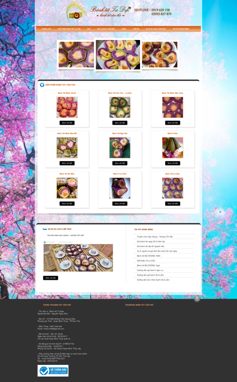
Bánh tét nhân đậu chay (172, 93)
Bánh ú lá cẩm (119, 174)
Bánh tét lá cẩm (172, 174)
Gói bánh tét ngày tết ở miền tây (151, 241)
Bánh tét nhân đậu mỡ (67, 133)
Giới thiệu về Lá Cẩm (146, 260)
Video (124, 29)
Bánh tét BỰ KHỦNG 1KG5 (148, 255)
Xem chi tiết (67, 122)
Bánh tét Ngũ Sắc (119, 133)
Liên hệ (136, 29)
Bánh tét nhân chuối (67, 93)
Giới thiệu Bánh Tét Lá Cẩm (69, 29)
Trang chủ (46, 29)
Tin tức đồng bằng (181, 29)
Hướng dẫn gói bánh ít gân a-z (150, 270)
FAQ (88, 29)
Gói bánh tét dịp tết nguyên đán (150, 246)
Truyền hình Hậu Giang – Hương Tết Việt (65, 235)
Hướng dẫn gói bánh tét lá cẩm (150, 275)
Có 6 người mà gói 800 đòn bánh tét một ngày (157, 251)
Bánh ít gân (173, 133)
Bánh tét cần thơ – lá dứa (120, 93)
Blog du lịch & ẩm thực (156, 29)
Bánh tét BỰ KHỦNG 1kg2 (148, 265)
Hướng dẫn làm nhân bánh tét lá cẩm (153, 279)
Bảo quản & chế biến (106, 29)
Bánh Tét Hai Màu (67, 174)
